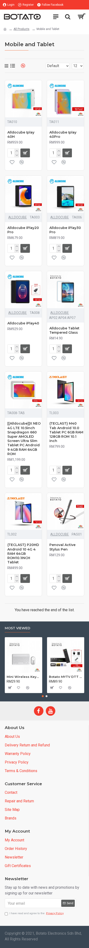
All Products (21, 29)
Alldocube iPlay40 (23, 323)
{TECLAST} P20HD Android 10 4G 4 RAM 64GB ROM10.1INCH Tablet (23, 553)
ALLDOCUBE (17, 217)
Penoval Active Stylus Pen (62, 547)
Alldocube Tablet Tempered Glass (64, 330)
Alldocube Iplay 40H (20, 134)
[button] (43, 696)
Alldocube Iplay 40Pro (62, 134)
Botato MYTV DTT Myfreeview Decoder (66, 677)
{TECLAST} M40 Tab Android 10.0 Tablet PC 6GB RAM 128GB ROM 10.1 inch (66, 432)
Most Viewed (17, 628)
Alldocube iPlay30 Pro (65, 230)
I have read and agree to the (36, 913)
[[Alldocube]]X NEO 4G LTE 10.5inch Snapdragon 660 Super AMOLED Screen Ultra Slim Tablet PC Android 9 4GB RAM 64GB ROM (24, 438)
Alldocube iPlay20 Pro (23, 230)
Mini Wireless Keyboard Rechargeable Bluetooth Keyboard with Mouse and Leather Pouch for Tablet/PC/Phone (23, 677)
